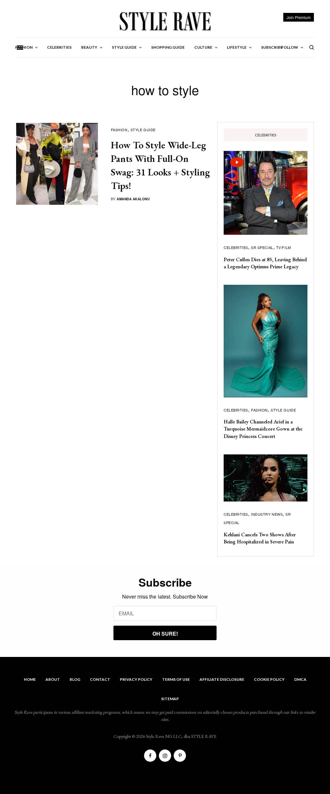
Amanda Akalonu (133, 199)
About (52, 679)
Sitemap (170, 698)
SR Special (262, 247)
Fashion (119, 129)
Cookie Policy (269, 679)
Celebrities (236, 247)
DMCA (300, 679)
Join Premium (298, 17)
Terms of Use (176, 679)
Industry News (267, 514)
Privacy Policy (136, 679)
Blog (75, 679)
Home (30, 679)
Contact (100, 679)
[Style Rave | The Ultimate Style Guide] (165, 21)
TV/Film (283, 247)
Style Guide (143, 129)
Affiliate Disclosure (221, 679)
